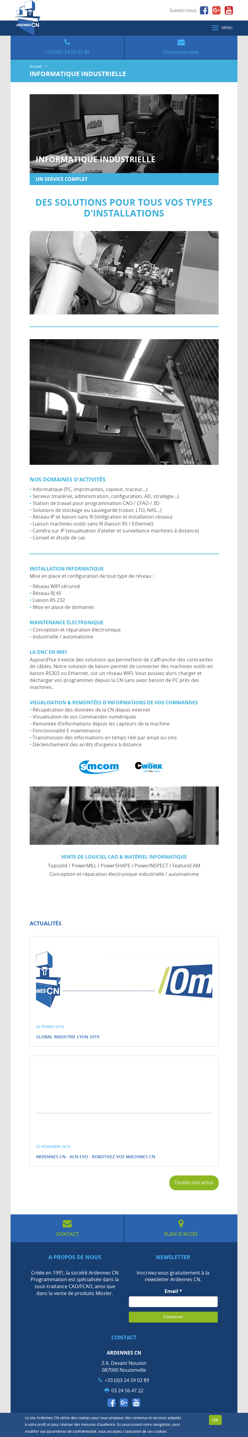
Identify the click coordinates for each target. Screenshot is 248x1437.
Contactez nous (181, 52)
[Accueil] (28, 18)
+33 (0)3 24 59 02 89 (67, 52)
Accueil (36, 66)
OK (215, 1419)
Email (173, 1291)
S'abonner (173, 1317)
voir (124, 991)
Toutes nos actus (194, 1182)
